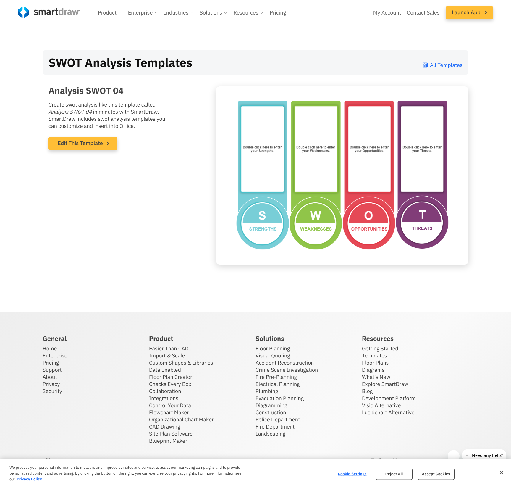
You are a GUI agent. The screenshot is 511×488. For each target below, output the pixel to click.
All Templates (446, 65)
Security (52, 391)
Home (50, 348)
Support (52, 369)
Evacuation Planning (280, 398)
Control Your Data (170, 405)
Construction (271, 412)
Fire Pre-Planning (276, 376)
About (50, 376)
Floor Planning (273, 348)
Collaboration (165, 391)
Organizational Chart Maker (181, 419)
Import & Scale (167, 355)
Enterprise (55, 355)
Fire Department (275, 426)
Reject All (394, 473)
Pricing (278, 12)
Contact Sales (423, 12)
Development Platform (389, 398)
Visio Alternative (381, 405)
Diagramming (271, 405)
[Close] (501, 472)
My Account (387, 12)
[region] (255, 473)
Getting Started (380, 348)
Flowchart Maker (169, 412)
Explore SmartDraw (385, 384)
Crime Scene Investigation (287, 369)
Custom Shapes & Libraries (181, 362)
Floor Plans (375, 362)
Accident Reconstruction (285, 362)
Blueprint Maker (168, 440)
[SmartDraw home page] (49, 12)
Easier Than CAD (169, 348)
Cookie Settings (352, 473)
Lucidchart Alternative (388, 412)
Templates (374, 355)
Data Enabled (165, 369)
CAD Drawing (164, 426)
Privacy (51, 384)
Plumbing (267, 391)
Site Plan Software (171, 433)
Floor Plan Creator (170, 376)
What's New (376, 376)
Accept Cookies (436, 473)
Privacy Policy (29, 478)
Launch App (467, 12)
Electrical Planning (278, 384)
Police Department (278, 419)
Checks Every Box (170, 384)
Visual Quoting (273, 355)
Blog (367, 391)
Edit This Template (80, 143)
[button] (110, 12)
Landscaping (270, 433)
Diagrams (373, 369)
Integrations (163, 398)
